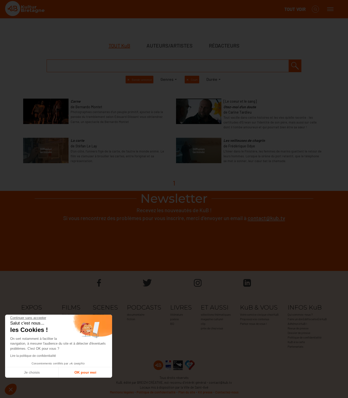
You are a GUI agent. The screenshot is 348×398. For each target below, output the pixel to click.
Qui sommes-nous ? (300, 314)
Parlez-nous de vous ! (253, 323)
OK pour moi (85, 372)
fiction (131, 319)
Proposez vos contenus (254, 319)
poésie (174, 319)
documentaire (135, 314)
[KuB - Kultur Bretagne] (25, 9)
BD (172, 323)
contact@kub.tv (266, 218)
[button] (11, 389)
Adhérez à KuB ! (297, 323)
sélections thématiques (216, 314)
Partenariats (295, 346)
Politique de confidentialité (305, 337)
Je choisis (32, 372)
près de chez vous (212, 328)
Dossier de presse (299, 332)
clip (203, 323)
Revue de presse (298, 328)
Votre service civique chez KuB (259, 314)
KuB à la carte (296, 342)
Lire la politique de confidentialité (33, 356)
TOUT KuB (119, 45)
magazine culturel (212, 319)
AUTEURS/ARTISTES (169, 45)
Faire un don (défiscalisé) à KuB (307, 319)
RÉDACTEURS (224, 45)
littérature (176, 314)
